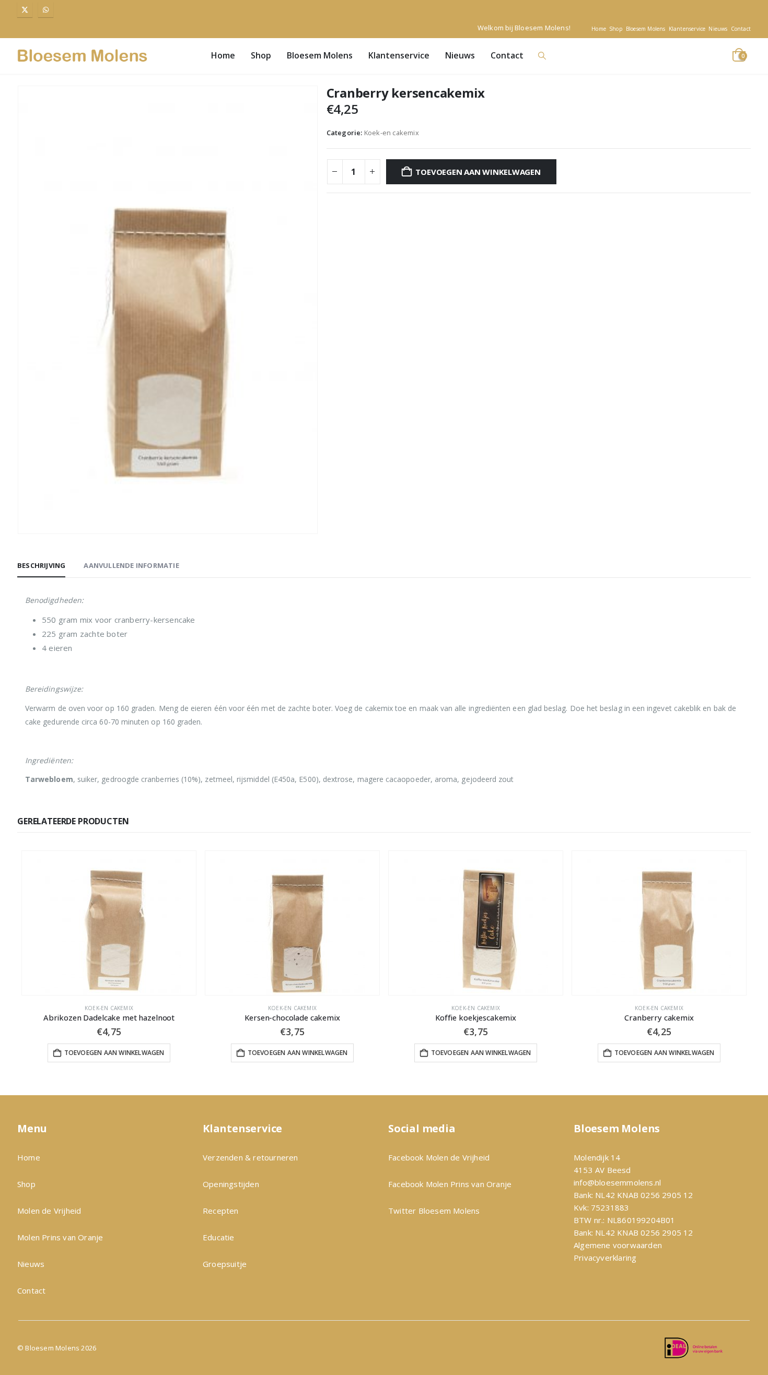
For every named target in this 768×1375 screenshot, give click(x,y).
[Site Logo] (82, 56)
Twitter (402, 1210)
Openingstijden (231, 1184)
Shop (616, 28)
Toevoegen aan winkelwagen (477, 172)
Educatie (219, 1237)
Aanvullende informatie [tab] (131, 565)
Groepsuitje (225, 1264)
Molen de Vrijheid (49, 1210)
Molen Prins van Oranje (60, 1237)
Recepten (221, 1210)
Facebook (407, 1157)
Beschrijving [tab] (41, 565)
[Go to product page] (109, 923)
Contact (741, 28)
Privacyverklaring (605, 1257)
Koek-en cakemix (391, 132)
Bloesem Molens (646, 28)
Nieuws (717, 28)
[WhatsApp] (45, 9)
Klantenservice (687, 28)
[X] (24, 9)
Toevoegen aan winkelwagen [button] (114, 1052)
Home (598, 28)
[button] (541, 56)
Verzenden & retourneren (250, 1157)
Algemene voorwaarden (618, 1245)
